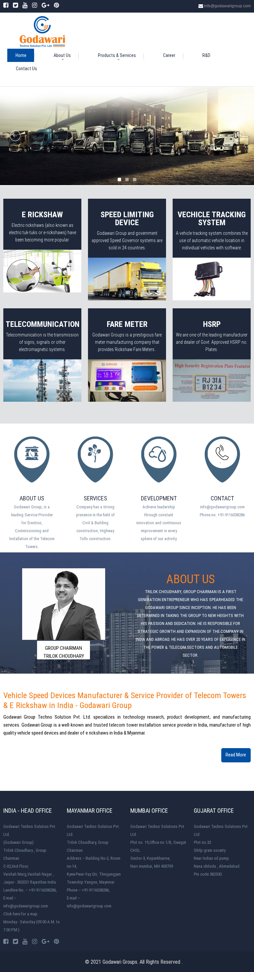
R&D (206, 55)
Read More (236, 755)
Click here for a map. (20, 913)
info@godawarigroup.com (227, 6)
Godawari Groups (120, 962)
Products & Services (117, 55)
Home (21, 55)
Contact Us (26, 68)
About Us (62, 55)
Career (169, 55)
